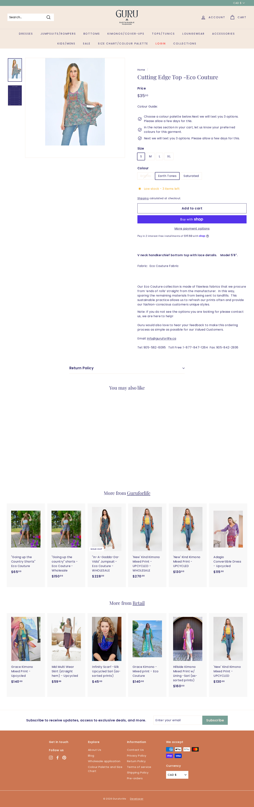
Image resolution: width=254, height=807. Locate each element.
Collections (185, 43)
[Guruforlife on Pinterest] (64, 757)
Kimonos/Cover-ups (125, 34)
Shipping (143, 198)
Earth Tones (167, 176)
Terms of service (139, 767)
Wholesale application (104, 761)
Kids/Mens (66, 43)
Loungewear (193, 34)
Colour (143, 168)
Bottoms (91, 34)
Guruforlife (138, 493)
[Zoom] (75, 108)
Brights (145, 176)
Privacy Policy (136, 756)
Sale (87, 43)
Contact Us (135, 750)
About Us (94, 750)
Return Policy (81, 368)
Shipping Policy (137, 772)
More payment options (192, 228)
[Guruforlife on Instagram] (51, 757)
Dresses (26, 34)
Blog (91, 756)
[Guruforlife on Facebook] (58, 757)
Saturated (191, 176)
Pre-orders (135, 778)
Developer (137, 798)
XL (169, 156)
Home (141, 70)
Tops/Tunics (163, 34)
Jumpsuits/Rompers (58, 34)
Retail (139, 603)
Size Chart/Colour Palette (123, 43)
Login (161, 43)
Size (140, 148)
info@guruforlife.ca (161, 338)
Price (141, 88)
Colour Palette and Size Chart (105, 769)
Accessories (223, 34)
